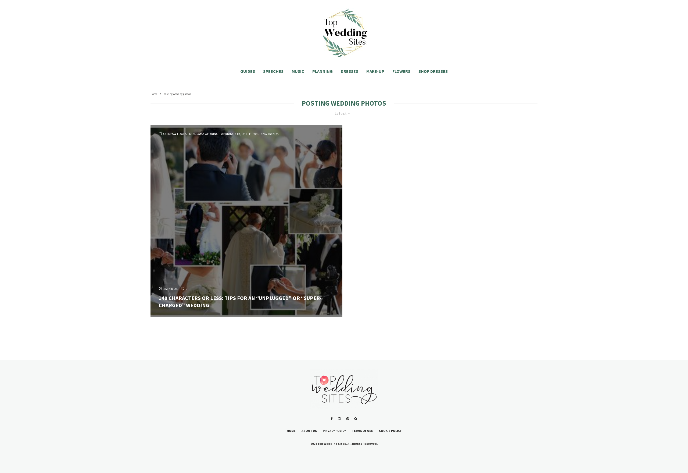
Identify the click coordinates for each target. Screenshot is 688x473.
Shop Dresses (433, 71)
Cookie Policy (390, 431)
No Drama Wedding (203, 133)
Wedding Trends (265, 133)
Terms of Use (362, 431)
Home (291, 431)
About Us (309, 431)
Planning (322, 71)
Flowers (401, 71)
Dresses (349, 71)
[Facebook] (331, 418)
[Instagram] (339, 418)
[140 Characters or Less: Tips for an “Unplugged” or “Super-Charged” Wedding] (246, 221)
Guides (247, 71)
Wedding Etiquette (236, 133)
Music (298, 71)
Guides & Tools (175, 133)
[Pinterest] (347, 418)
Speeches (273, 71)
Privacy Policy (334, 431)
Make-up (375, 71)
